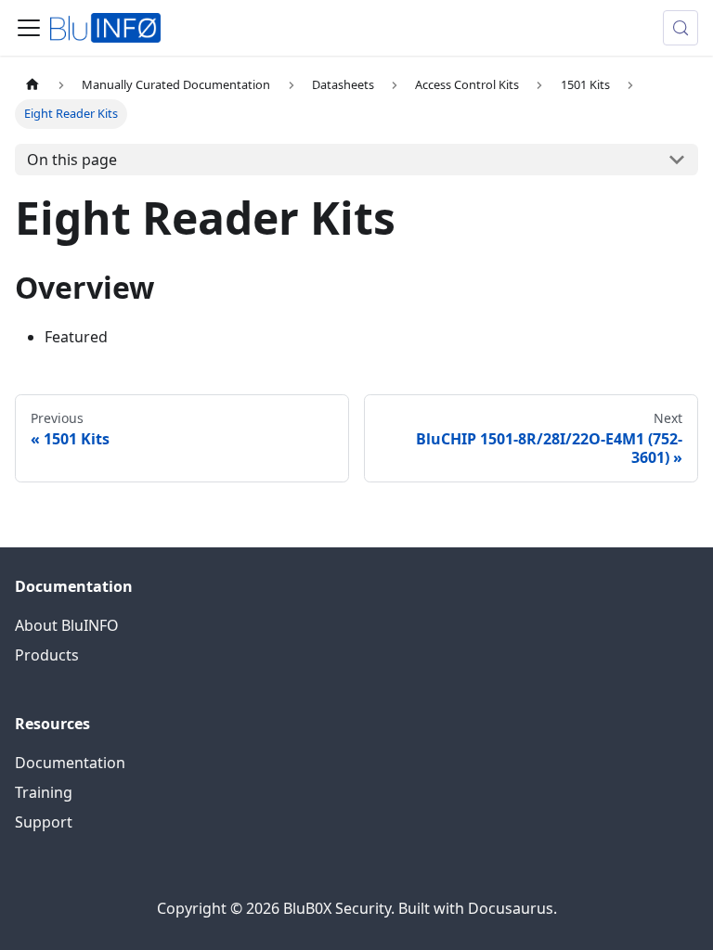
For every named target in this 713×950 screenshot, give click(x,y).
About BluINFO (67, 625)
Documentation (70, 762)
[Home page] (32, 85)
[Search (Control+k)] (680, 27)
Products (47, 655)
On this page (72, 159)
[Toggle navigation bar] (29, 28)
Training (43, 792)
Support (43, 822)
